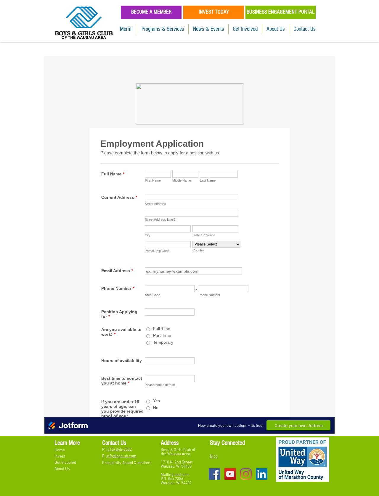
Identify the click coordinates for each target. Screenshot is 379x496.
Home (60, 450)
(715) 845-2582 (119, 449)
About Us (62, 468)
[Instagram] (246, 474)
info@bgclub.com (121, 456)
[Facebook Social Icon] (214, 474)
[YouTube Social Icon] (230, 474)
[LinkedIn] (261, 474)
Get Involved (65, 462)
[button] (162, 29)
